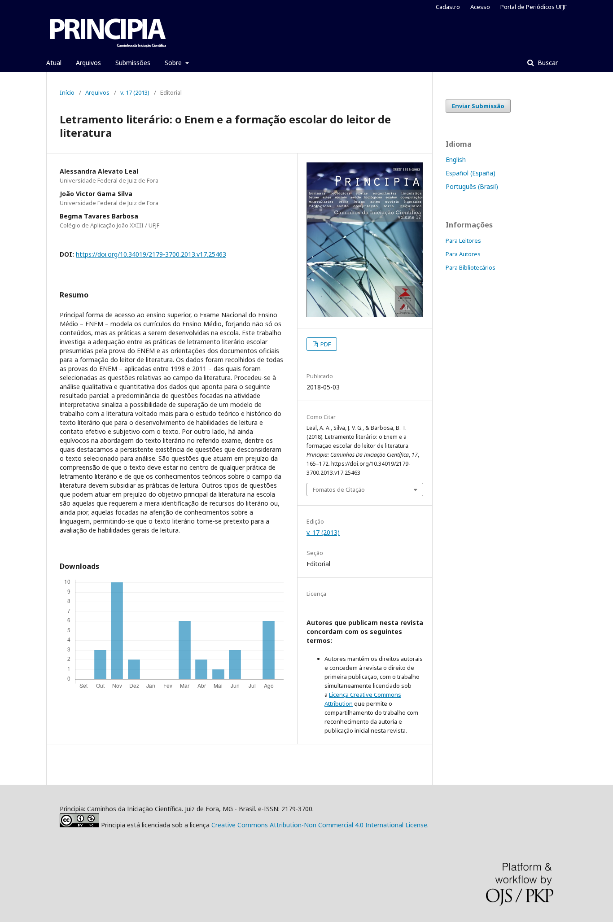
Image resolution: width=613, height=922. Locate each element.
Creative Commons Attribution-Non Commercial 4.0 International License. (320, 825)
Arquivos (88, 62)
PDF (325, 344)
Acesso (480, 7)
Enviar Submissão (478, 106)
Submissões (132, 62)
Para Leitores (463, 240)
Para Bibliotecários (470, 267)
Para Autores (463, 254)
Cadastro (448, 7)
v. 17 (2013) (134, 92)
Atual (53, 62)
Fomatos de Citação (339, 489)
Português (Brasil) (472, 186)
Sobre (174, 62)
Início (67, 92)
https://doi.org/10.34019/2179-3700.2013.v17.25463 (151, 254)
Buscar (547, 62)
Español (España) (470, 173)
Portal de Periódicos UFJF (533, 7)
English (456, 159)
